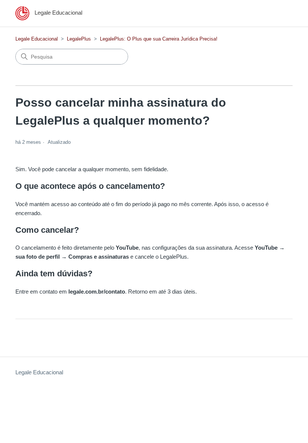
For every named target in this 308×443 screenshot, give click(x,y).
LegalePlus (79, 39)
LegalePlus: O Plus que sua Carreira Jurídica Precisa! (158, 39)
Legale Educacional (36, 39)
